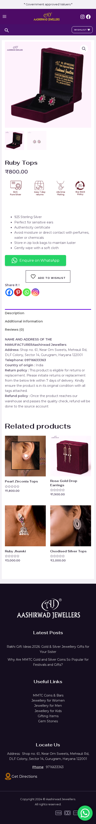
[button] (84, 49)
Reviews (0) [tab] (14, 330)
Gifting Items (48, 716)
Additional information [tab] (24, 321)
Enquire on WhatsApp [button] (39, 260)
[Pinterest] (18, 292)
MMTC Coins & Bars (48, 695)
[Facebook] (88, 16)
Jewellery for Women (48, 700)
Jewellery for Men (48, 706)
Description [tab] (14, 313)
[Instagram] (82, 16)
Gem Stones (48, 721)
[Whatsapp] (27, 292)
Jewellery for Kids (48, 711)
